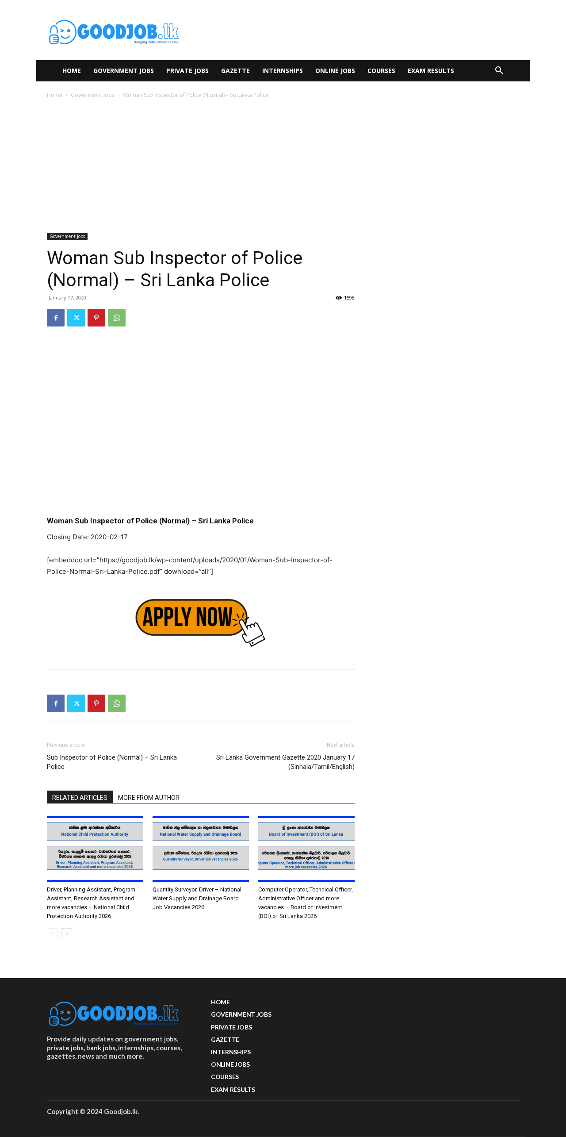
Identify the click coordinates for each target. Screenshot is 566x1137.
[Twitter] (76, 318)
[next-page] (66, 933)
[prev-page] (52, 933)
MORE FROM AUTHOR (149, 797)
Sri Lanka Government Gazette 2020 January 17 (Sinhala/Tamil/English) (285, 762)
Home (54, 95)
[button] (499, 70)
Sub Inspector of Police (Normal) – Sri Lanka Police (112, 762)
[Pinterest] (96, 318)
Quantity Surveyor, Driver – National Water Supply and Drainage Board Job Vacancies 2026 (197, 898)
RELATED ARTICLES (79, 797)
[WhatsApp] (117, 318)
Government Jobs (93, 95)
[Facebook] (56, 318)
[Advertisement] (283, 166)
